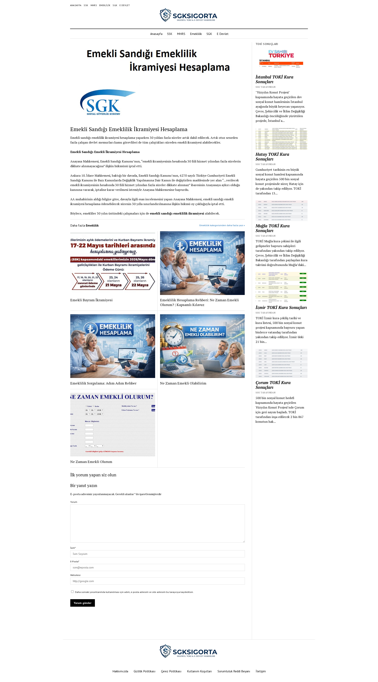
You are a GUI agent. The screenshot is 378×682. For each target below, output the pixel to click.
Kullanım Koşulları (199, 671)
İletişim (261, 671)
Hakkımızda (120, 671)
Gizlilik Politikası (145, 671)
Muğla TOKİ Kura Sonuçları (273, 228)
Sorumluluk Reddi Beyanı (234, 671)
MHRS (94, 5)
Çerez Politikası (171, 671)
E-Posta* (74, 561)
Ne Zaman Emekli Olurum (91, 461)
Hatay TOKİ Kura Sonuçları (272, 156)
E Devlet (125, 5)
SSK (86, 5)
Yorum (73, 501)
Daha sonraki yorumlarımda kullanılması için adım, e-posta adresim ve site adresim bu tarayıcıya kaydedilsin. (134, 592)
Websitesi (75, 575)
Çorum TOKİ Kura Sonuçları (273, 385)
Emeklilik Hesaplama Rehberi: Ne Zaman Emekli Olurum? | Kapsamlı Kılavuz (199, 302)
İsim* (73, 547)
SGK (115, 5)
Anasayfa (76, 5)
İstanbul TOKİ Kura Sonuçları (274, 79)
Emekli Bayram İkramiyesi (91, 300)
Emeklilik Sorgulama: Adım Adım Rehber (103, 383)
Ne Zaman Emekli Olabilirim (183, 383)
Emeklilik (104, 5)
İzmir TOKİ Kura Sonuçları (281, 307)
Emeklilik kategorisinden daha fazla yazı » (222, 225)
